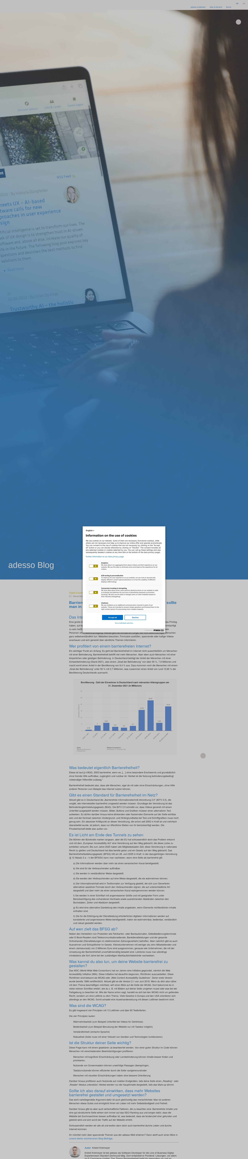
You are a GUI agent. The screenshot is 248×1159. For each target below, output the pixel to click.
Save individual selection (124, 623)
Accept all (112, 617)
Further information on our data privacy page (105, 557)
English (89, 530)
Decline (135, 617)
